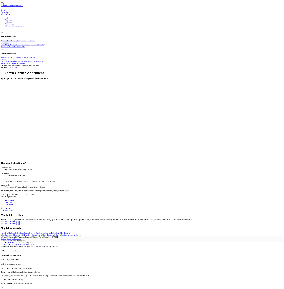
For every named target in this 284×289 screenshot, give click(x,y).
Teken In (67, 233)
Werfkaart (3, 239)
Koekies (33, 244)
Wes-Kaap (9, 20)
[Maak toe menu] (2, 32)
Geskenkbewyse (45, 233)
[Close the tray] (2, 287)
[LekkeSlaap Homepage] (6, 14)
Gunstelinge (5, 12)
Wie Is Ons (13, 47)
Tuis (6, 18)
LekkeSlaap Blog (39, 45)
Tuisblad (4, 41)
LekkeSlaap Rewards (8, 45)
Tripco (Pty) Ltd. (9, 240)
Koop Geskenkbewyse (24, 45)
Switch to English (13, 41)
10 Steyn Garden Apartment (15, 26)
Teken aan (5, 47)
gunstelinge (24, 41)
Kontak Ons (21, 47)
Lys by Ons (35, 233)
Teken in (32, 41)
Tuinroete (8, 22)
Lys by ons (5, 43)
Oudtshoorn (9, 24)
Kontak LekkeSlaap (8, 233)
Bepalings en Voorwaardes (14, 239)
